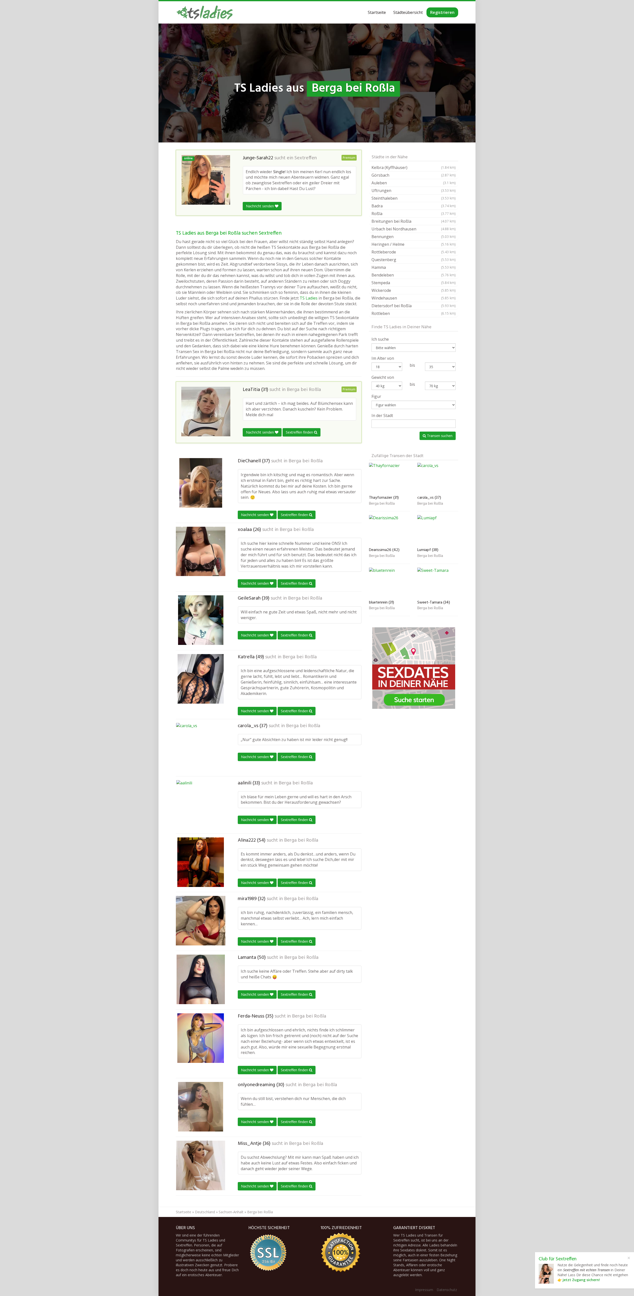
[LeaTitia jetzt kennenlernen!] (206, 411)
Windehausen (413, 298)
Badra (413, 206)
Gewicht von (382, 377)
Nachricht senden (260, 206)
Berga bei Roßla (304, 390)
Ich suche (380, 339)
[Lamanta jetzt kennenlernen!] (200, 979)
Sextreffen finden (300, 432)
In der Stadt (382, 415)
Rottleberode (413, 252)
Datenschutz (447, 1289)
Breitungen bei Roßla (413, 221)
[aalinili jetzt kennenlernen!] (200, 805)
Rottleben (413, 313)
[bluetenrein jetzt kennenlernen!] (389, 583)
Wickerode (413, 290)
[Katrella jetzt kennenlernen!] (200, 679)
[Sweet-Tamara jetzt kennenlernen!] (437, 583)
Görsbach (413, 175)
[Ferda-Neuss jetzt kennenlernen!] (200, 1038)
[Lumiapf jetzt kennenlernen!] (437, 530)
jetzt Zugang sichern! (581, 1279)
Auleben (413, 183)
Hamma (413, 267)
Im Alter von (382, 358)
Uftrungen (413, 190)
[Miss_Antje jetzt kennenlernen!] (200, 1165)
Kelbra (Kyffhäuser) (413, 167)
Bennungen (413, 236)
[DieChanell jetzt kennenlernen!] (200, 483)
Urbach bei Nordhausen (413, 229)
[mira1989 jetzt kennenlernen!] (200, 920)
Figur (376, 396)
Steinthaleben (413, 198)
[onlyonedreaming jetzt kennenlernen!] (200, 1106)
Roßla (413, 213)
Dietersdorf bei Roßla (413, 305)
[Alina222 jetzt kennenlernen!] (200, 862)
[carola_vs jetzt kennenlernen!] (200, 747)
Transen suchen (439, 435)
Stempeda (413, 282)
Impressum (424, 1289)
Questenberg (413, 259)
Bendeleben (413, 275)
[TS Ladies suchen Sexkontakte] (204, 12)
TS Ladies (308, 298)
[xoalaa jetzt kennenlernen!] (200, 551)
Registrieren (442, 12)
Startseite (377, 12)
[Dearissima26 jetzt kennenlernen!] (389, 530)
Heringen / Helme (413, 244)
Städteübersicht (408, 12)
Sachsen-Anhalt (231, 1212)
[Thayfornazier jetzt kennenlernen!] (389, 478)
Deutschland (205, 1212)
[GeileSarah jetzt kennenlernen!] (200, 620)
